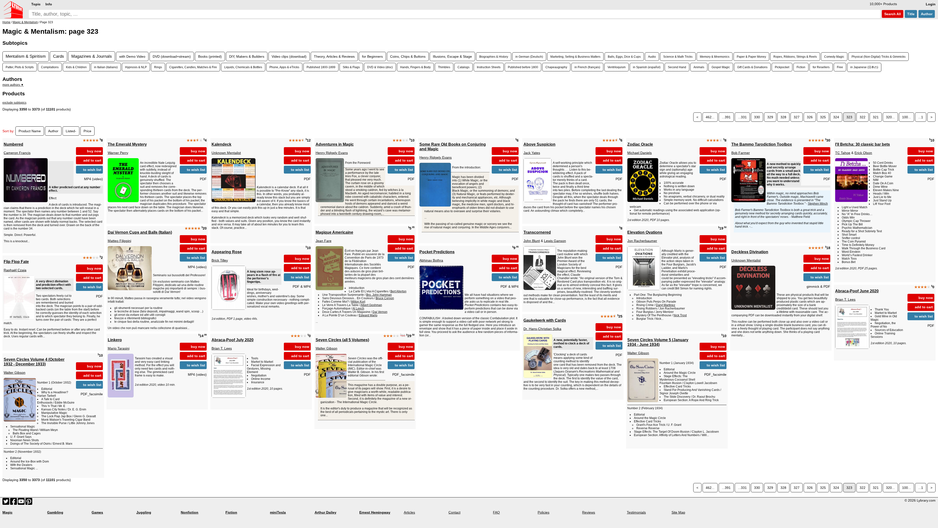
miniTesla (278, 512)
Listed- (71, 131)
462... (710, 117)
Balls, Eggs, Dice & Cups (624, 56)
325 (823, 117)
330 (757, 117)
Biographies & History (493, 56)
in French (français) (587, 67)
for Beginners (372, 56)
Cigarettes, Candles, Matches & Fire (193, 67)
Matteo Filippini (119, 241)
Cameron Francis (17, 153)
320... (890, 117)
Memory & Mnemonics (714, 56)
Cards (58, 56)
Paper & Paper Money (751, 56)
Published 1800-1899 (321, 67)
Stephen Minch (818, 203)
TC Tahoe (842, 153)
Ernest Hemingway (374, 512)
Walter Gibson (326, 348)
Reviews (588, 512)
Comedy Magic (834, 56)
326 (810, 117)
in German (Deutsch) (529, 56)
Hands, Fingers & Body (415, 67)
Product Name (30, 131)
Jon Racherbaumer (642, 241)
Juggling (143, 512)
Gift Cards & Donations (752, 67)
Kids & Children (76, 67)
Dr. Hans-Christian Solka (542, 329)
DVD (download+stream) (172, 56)
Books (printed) (210, 56)
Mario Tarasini (118, 348)
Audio (652, 56)
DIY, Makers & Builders (246, 56)
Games (97, 512)
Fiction (801, 67)
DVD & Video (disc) (380, 67)
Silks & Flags (351, 67)
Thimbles (444, 67)
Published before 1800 (523, 67)
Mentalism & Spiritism (26, 56)
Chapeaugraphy (556, 67)
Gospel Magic (721, 67)
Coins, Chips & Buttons (408, 56)
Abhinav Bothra (431, 260)
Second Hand (677, 67)
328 (783, 117)
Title (911, 14)
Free (840, 67)
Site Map (678, 512)
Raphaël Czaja (15, 270)
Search (892, 14)
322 (862, 117)
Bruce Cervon (385, 298)
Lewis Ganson (555, 241)
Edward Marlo (368, 315)
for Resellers (821, 67)
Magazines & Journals (91, 56)
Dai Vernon (380, 312)
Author (926, 14)
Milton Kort (358, 301)
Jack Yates (531, 153)
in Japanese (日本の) (864, 67)
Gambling (55, 512)
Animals (698, 67)
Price (87, 131)
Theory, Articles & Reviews (334, 56)
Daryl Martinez (665, 305)
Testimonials (636, 512)
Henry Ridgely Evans (332, 153)
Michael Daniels (639, 153)
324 (836, 117)
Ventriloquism (617, 67)
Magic (7, 512)
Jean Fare (323, 241)
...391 (726, 117)
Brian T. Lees (845, 299)
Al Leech (358, 308)
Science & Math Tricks (678, 56)
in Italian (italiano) (106, 67)
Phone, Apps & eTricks (284, 67)
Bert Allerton (398, 291)
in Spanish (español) (647, 67)
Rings (158, 67)
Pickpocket (782, 67)
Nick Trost (680, 315)
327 (796, 117)
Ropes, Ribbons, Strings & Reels (795, 56)
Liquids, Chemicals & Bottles (243, 67)
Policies (543, 512)
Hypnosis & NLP (136, 67)
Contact (454, 512)
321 (876, 117)
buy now (94, 151)
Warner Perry (118, 153)
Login (931, 4)
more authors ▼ (13, 85)
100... (906, 117)
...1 (920, 117)
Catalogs (463, 67)
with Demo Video (132, 56)
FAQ (496, 512)
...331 (742, 117)
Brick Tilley (220, 260)
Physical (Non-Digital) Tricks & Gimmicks (879, 56)
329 (770, 117)
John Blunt (531, 241)
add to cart (92, 160)
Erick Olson (863, 153)
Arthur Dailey (325, 512)
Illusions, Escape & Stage (452, 56)
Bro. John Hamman (379, 295)
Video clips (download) (289, 56)
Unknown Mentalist (226, 153)
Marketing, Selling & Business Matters (575, 56)
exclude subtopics (14, 102)
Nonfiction (189, 512)
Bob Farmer (740, 153)
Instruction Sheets (489, 67)
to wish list (92, 170)
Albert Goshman (371, 305)
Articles (409, 512)
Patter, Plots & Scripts (20, 67)
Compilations (50, 67)
